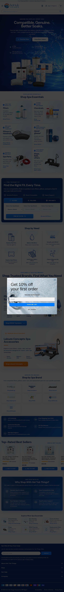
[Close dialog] (55, 280)
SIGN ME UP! (32, 304)
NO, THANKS (32, 309)
